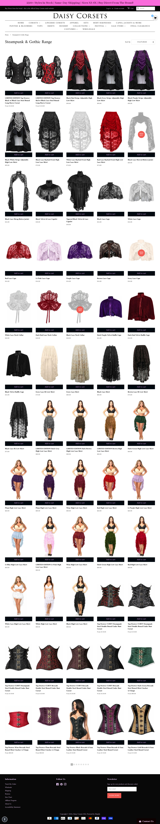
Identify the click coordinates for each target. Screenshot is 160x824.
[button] (4, 819)
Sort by (127, 42)
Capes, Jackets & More (129, 23)
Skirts (51, 26)
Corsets (34, 23)
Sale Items (117, 26)
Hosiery (63, 26)
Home (21, 23)
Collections (80, 26)
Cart (132, 8)
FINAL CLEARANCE (140, 26)
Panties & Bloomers (21, 26)
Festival (100, 26)
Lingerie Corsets (55, 23)
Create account (119, 8)
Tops (40, 26)
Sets (86, 23)
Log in (108, 8)
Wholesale (89, 29)
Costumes (70, 29)
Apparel (74, 23)
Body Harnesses (102, 23)
